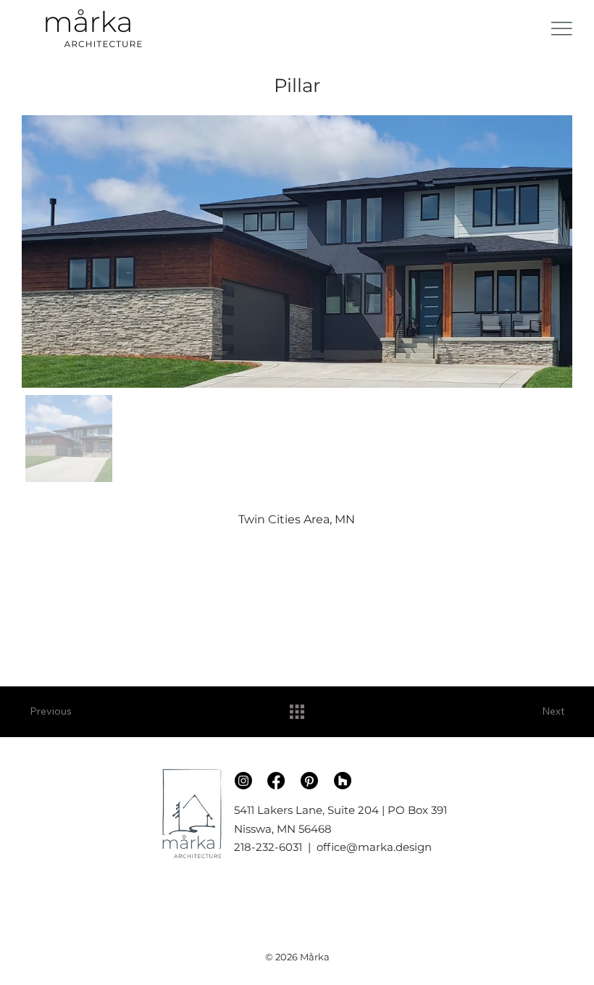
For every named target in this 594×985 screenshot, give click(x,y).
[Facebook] (276, 780)
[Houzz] (342, 780)
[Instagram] (243, 780)
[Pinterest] (309, 780)
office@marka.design (374, 847)
